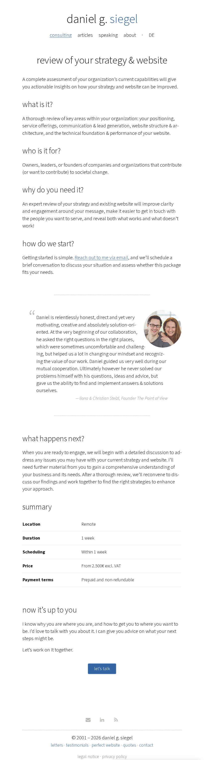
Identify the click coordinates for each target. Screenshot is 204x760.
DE (151, 35)
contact (146, 745)
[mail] (88, 720)
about (130, 35)
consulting (61, 35)
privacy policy (114, 757)
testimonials (77, 745)
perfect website (106, 745)
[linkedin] (102, 720)
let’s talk (102, 669)
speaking (108, 35)
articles (85, 35)
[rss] (116, 720)
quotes (129, 745)
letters (57, 745)
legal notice (88, 757)
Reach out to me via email (101, 257)
